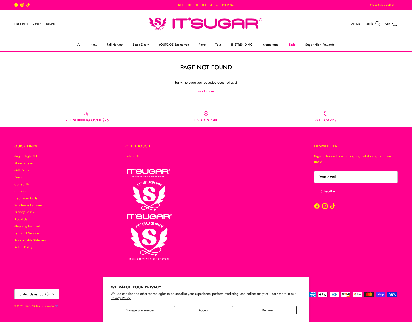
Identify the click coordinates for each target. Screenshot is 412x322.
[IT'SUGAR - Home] (206, 24)
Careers (20, 191)
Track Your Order (26, 198)
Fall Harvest (115, 44)
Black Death (141, 44)
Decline (267, 310)
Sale (292, 44)
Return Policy (23, 247)
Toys (218, 44)
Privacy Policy (24, 212)
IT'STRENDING (242, 44)
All (79, 44)
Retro (202, 44)
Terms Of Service (26, 233)
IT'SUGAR (29, 306)
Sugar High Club (26, 156)
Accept (203, 310)
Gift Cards (21, 170)
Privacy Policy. (121, 298)
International (270, 44)
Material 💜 (51, 306)
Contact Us (22, 184)
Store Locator (23, 163)
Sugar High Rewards (320, 44)
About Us (20, 219)
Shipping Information (29, 226)
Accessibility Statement (30, 240)
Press (18, 177)
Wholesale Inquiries (28, 205)
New (94, 44)
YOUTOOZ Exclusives (174, 44)
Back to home (206, 91)
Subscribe (327, 191)
